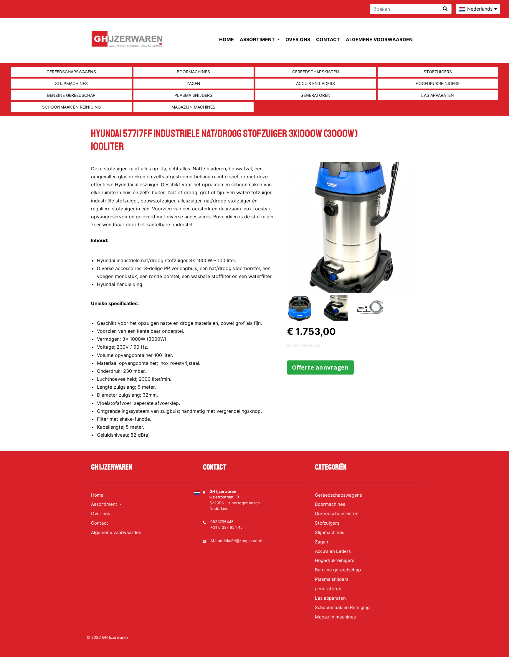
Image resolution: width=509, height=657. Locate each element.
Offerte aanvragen (320, 367)
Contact (328, 39)
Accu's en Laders (315, 83)
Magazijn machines (193, 106)
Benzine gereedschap (71, 95)
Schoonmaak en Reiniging (71, 106)
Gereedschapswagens (71, 71)
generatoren (315, 95)
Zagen (193, 83)
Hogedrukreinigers (438, 83)
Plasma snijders (193, 95)
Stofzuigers (438, 71)
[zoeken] (445, 8)
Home (226, 39)
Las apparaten (437, 95)
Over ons (297, 39)
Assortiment (258, 39)
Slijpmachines (71, 83)
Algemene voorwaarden (379, 39)
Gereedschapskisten (315, 71)
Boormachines (193, 71)
